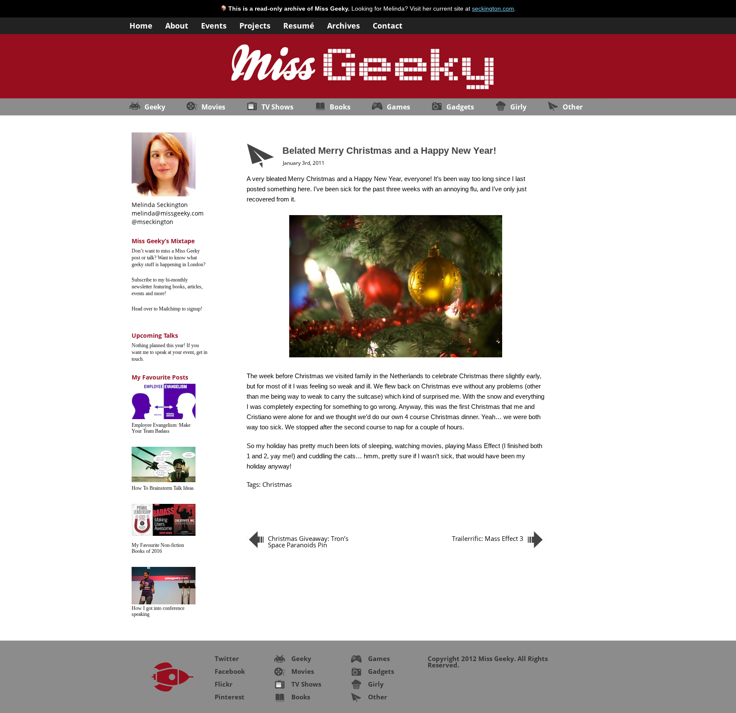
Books (340, 107)
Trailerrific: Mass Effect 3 (487, 538)
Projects (254, 24)
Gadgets (460, 107)
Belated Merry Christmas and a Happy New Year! (389, 150)
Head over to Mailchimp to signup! (167, 309)
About (176, 24)
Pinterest (229, 697)
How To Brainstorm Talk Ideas (163, 488)
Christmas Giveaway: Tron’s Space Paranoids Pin (308, 541)
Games (398, 107)
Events (214, 24)
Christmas (277, 484)
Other (573, 107)
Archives (343, 24)
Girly (518, 107)
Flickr (224, 684)
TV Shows (277, 107)
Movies (213, 107)
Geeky (154, 107)
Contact (387, 24)
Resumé (298, 24)
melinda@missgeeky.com (168, 213)
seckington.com (493, 8)
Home (140, 24)
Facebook (230, 671)
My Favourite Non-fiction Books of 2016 (158, 548)
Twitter (227, 658)
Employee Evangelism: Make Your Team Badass (161, 428)
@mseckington (152, 222)
